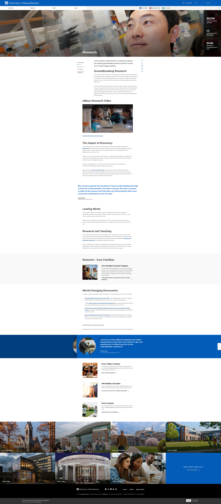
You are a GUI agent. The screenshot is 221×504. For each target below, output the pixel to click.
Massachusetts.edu (85, 494)
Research (79, 64)
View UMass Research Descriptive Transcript (92, 135)
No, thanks (195, 500)
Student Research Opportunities (81, 72)
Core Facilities (80, 69)
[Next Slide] (219, 348)
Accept (188, 500)
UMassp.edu (105, 494)
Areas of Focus (80, 66)
